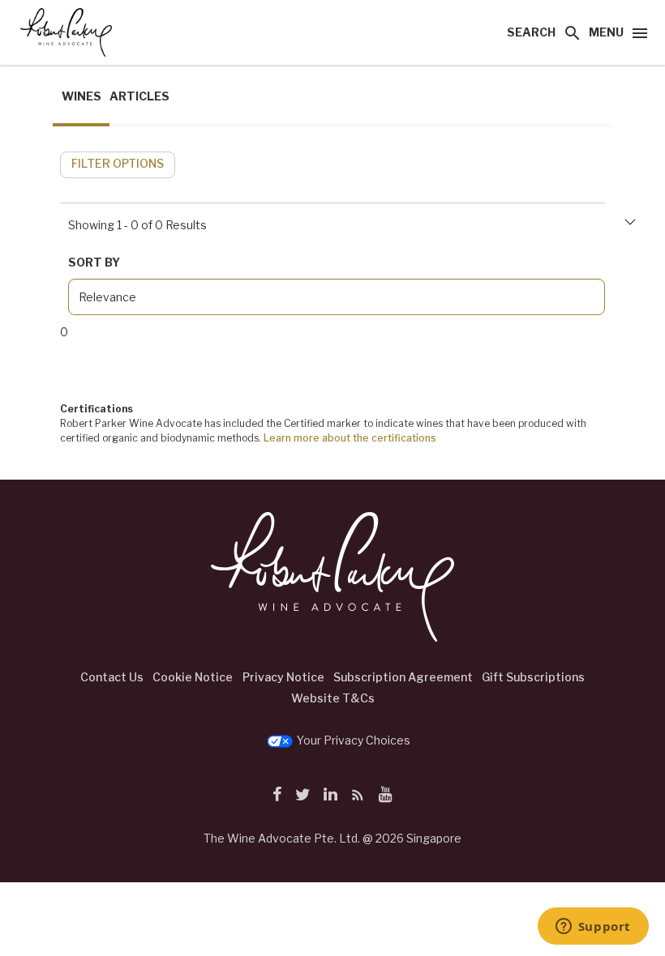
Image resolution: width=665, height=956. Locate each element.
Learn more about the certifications (350, 438)
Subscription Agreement (403, 677)
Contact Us (112, 677)
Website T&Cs (333, 698)
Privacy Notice (283, 677)
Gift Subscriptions (533, 677)
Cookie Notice (192, 677)
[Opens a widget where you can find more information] (593, 927)
